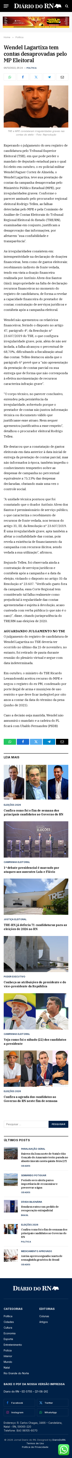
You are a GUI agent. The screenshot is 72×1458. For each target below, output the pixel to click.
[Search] (66, 6)
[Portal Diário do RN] (38, 6)
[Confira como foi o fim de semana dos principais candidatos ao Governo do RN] (36, 782)
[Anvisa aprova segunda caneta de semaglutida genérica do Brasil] (11, 1255)
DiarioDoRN (58, 1439)
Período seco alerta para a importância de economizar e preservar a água (39, 1184)
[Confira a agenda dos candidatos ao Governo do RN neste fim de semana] (36, 1068)
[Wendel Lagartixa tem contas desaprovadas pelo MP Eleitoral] (36, 106)
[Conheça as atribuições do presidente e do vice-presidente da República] (36, 954)
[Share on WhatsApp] (10, 77)
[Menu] (6, 6)
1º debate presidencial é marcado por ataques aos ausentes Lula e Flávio (31, 870)
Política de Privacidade (35, 1446)
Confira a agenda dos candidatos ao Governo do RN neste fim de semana (30, 1099)
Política (32, 68)
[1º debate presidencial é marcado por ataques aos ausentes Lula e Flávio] (36, 839)
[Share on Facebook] (23, 77)
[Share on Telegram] (49, 77)
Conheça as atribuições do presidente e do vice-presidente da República (35, 984)
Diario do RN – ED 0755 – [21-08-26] (26, 1391)
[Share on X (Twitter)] (36, 77)
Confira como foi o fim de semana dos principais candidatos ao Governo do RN (33, 812)
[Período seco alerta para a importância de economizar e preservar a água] (11, 1179)
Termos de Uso (35, 1443)
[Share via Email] (62, 77)
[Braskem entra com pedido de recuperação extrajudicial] (11, 1206)
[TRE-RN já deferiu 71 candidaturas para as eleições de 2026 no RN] (36, 897)
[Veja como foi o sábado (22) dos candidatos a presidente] (36, 1011)
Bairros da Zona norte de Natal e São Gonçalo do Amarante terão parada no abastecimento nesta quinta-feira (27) (44, 1157)
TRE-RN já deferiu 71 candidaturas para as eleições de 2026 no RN (35, 927)
